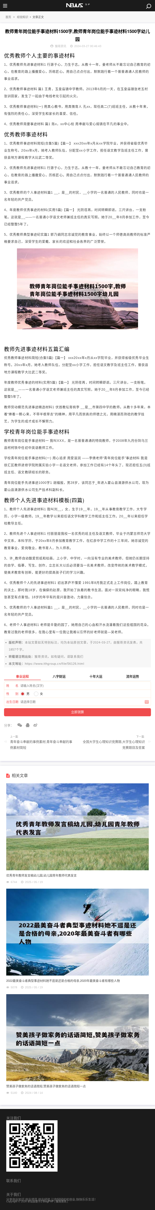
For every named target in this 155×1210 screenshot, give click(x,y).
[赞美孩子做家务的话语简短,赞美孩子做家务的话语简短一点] (77, 1080)
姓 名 (12, 685)
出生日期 (12, 702)
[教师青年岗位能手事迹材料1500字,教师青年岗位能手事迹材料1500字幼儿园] (77, 328)
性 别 (12, 693)
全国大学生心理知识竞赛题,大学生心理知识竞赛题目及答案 (114, 744)
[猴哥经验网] (77, 5)
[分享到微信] (18, 725)
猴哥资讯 (123, 642)
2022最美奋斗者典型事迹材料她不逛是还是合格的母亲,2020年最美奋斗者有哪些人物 (63, 980)
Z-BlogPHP (47, 1201)
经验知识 (22, 17)
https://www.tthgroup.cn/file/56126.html (54, 663)
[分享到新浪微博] (33, 725)
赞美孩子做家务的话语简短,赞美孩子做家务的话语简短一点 (46, 1086)
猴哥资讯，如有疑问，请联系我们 (59, 656)
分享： (9, 725)
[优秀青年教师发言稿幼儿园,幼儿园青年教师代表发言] (77, 869)
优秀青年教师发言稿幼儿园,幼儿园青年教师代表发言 (41, 875)
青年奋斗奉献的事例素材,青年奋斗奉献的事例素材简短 (41, 744)
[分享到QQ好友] (26, 725)
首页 (8, 17)
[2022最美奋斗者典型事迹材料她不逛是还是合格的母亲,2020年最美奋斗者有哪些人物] (77, 974)
